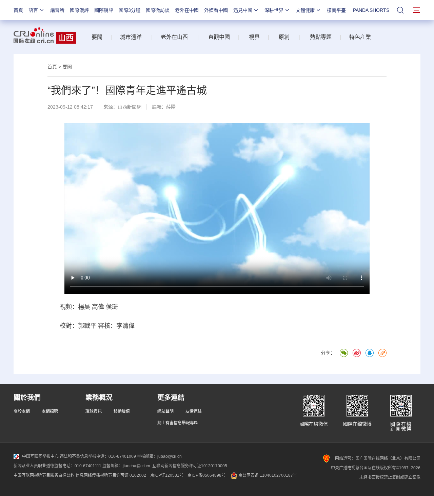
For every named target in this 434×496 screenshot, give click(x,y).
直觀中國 (217, 37)
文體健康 (305, 10)
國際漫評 (79, 10)
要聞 (97, 37)
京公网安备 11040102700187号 (267, 475)
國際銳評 (103, 10)
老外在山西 (174, 37)
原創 (284, 37)
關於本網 (22, 411)
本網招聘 (50, 411)
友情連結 (193, 411)
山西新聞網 (129, 107)
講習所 (57, 10)
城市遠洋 (131, 37)
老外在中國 (187, 10)
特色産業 (360, 37)
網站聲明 (165, 411)
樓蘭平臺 (336, 10)
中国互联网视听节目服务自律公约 (44, 475)
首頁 (18, 10)
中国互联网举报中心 (40, 456)
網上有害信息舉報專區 (177, 423)
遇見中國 (242, 10)
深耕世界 (273, 10)
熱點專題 (320, 37)
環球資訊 (93, 411)
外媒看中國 (216, 10)
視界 (254, 37)
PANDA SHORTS (371, 10)
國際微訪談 (158, 10)
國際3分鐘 (129, 10)
